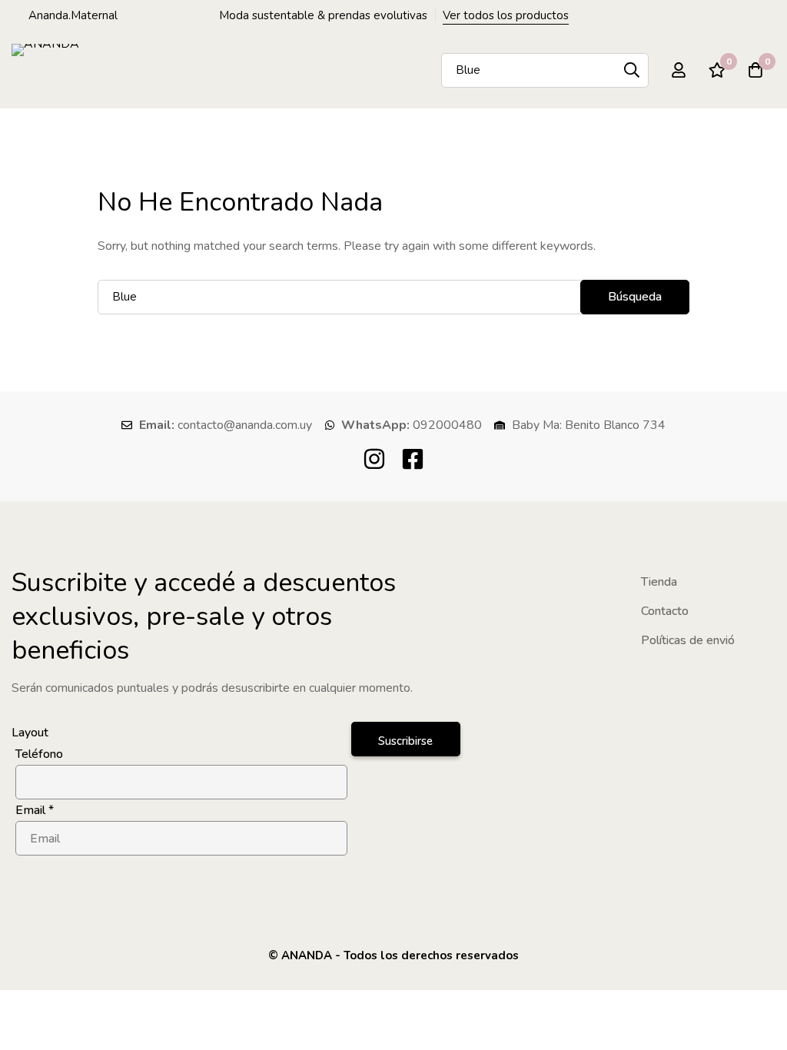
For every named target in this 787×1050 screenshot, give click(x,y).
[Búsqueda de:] (393, 296)
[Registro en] (678, 69)
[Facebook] (412, 458)
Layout (30, 732)
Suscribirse (405, 741)
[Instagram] (374, 458)
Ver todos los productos (506, 15)
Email (34, 810)
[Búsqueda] (631, 70)
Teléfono (39, 754)
